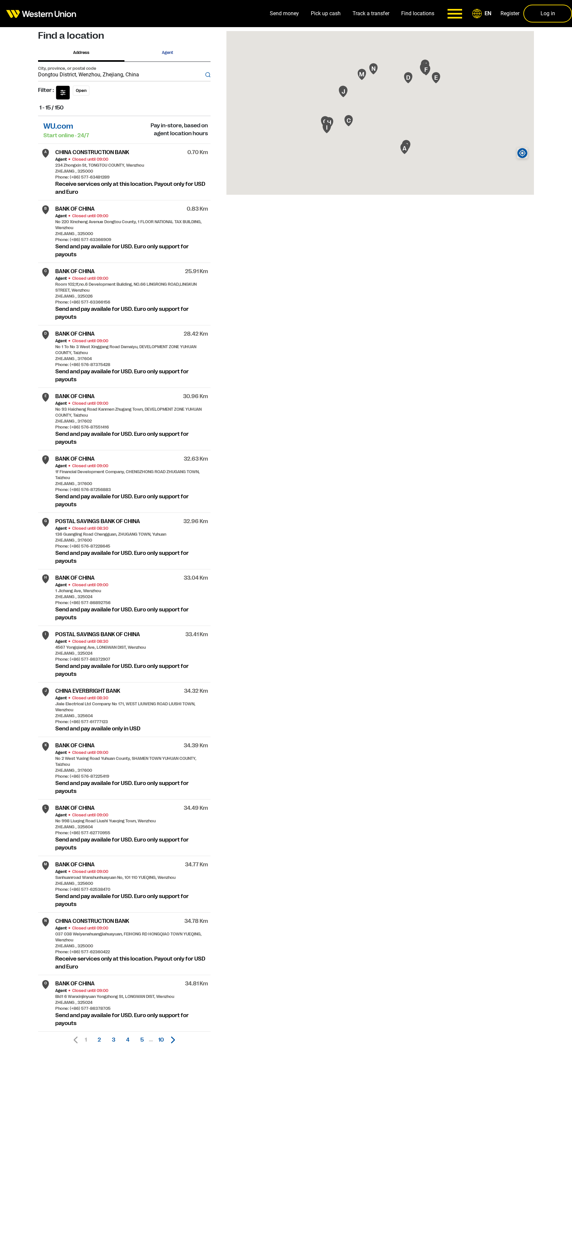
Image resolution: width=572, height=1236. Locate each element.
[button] (483, 13)
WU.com (58, 126)
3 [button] (113, 1040)
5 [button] (142, 1040)
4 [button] (127, 1040)
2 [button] (99, 1040)
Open (81, 90)
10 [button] (161, 1040)
